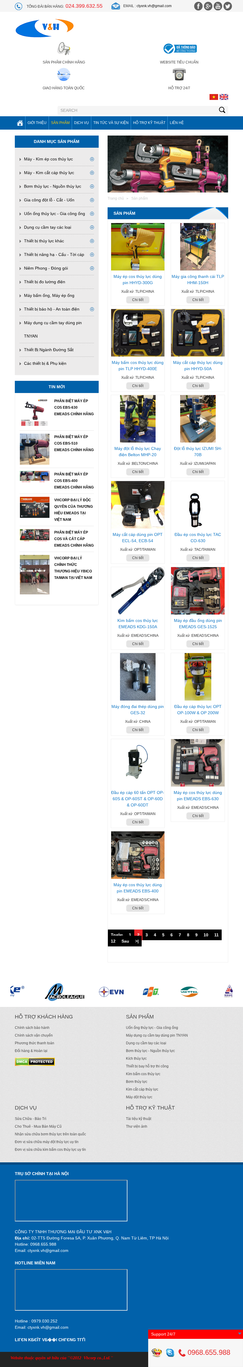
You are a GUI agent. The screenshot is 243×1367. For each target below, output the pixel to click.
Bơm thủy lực (136, 1082)
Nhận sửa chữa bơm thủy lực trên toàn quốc (50, 1134)
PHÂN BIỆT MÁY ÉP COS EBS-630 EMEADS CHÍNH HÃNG (74, 407)
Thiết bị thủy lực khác (44, 240)
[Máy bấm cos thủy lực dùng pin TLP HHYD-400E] (138, 333)
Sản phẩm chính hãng (64, 62)
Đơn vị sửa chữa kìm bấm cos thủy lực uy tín (50, 1150)
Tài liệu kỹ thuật (138, 1119)
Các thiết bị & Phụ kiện (45, 363)
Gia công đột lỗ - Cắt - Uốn (49, 200)
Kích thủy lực (136, 1058)
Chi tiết (137, 300)
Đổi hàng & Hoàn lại (31, 1051)
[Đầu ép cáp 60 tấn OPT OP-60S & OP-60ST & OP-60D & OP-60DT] (138, 763)
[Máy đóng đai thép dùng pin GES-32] (138, 677)
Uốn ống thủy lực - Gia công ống (54, 213)
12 (113, 941)
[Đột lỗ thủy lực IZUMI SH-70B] (198, 419)
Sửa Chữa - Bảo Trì (30, 1119)
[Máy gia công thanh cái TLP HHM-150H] (198, 246)
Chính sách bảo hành (32, 1028)
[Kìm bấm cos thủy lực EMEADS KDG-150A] (138, 591)
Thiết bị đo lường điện (44, 281)
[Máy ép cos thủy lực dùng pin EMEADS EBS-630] (198, 763)
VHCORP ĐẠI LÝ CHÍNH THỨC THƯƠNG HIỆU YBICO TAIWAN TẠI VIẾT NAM (73, 568)
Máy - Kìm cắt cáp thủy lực (49, 172)
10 (206, 934)
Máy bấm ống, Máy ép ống (49, 295)
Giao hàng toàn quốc (64, 88)
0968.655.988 (208, 1352)
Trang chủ (116, 198)
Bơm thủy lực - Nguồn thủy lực (52, 186)
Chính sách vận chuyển (34, 1035)
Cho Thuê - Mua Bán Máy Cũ (38, 1126)
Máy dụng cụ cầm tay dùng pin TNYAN (157, 1035)
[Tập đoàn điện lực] (65, 991)
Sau (125, 941)
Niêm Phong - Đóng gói (46, 268)
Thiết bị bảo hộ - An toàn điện (51, 309)
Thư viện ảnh (136, 1126)
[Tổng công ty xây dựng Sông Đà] (184, 991)
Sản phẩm (60, 123)
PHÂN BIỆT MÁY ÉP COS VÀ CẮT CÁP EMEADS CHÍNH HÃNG (74, 539)
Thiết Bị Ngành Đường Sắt (48, 349)
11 (216, 934)
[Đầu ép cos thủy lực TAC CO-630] (198, 505)
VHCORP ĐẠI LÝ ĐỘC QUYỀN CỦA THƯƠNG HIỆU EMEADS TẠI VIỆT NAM (73, 510)
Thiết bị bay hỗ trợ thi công (147, 1066)
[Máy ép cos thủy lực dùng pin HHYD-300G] (138, 246)
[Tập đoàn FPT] (104, 991)
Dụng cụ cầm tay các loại (47, 227)
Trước (117, 934)
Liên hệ (177, 123)
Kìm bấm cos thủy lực (143, 1074)
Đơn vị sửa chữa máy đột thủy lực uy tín (47, 1142)
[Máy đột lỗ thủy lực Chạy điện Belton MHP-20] (138, 419)
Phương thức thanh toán (34, 1043)
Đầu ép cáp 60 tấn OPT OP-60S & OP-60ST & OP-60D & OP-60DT (137, 798)
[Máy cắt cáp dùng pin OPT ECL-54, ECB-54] (138, 505)
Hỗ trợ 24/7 (179, 88)
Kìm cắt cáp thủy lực (142, 1089)
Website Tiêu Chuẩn (179, 62)
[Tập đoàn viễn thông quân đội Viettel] (144, 991)
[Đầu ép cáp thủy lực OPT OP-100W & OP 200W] (198, 677)
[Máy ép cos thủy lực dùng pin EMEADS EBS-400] (138, 855)
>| (137, 941)
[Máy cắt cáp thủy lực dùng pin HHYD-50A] (198, 333)
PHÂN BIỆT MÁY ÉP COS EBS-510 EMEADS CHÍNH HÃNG (74, 443)
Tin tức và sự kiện (111, 123)
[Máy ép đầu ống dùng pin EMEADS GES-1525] (198, 591)
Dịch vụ (81, 123)
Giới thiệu (37, 123)
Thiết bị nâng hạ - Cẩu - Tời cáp (54, 254)
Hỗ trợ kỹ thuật (149, 123)
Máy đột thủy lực (139, 1097)
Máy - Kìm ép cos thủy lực (48, 159)
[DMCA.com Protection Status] (35, 1061)
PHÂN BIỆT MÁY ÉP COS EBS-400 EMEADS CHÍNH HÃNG (74, 480)
